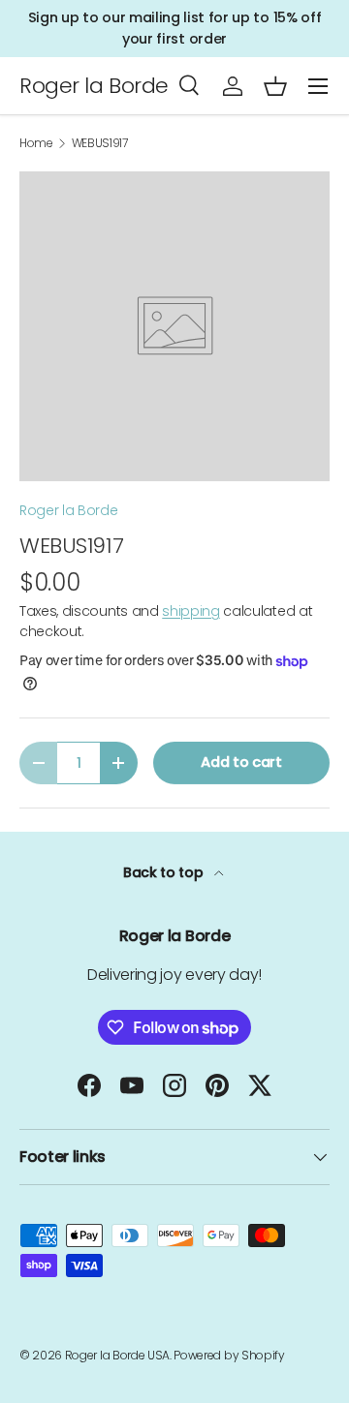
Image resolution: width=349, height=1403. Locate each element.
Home (36, 143)
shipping (190, 611)
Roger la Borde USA (117, 1355)
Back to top (164, 872)
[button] (275, 86)
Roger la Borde (68, 510)
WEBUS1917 (100, 143)
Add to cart (241, 762)
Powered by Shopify (229, 1355)
